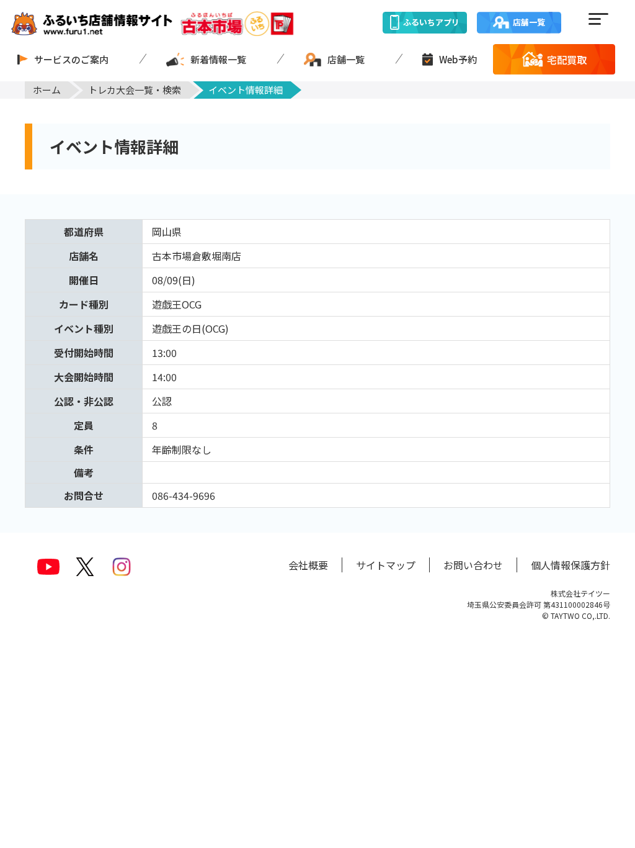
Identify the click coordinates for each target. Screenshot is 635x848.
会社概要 (308, 564)
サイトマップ (385, 564)
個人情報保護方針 (570, 564)
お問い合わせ (473, 564)
